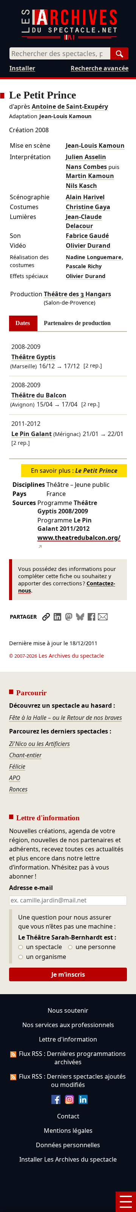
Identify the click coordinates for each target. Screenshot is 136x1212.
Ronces (18, 789)
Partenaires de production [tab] (77, 323)
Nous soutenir (68, 1010)
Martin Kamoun (90, 176)
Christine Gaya (88, 207)
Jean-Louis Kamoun (65, 116)
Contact (68, 1116)
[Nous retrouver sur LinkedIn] (83, 1102)
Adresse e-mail (31, 888)
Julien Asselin (86, 157)
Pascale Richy (84, 266)
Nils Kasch (81, 185)
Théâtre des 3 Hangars (77, 294)
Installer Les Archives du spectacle (68, 1159)
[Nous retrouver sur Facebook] (55, 1102)
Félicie (17, 766)
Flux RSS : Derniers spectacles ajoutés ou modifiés (72, 1080)
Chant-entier (25, 755)
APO (14, 778)
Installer (22, 68)
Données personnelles (68, 1145)
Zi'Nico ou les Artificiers (39, 744)
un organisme (45, 957)
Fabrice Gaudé (87, 235)
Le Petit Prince (96, 470)
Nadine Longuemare (94, 257)
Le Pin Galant (31, 434)
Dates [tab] (22, 323)
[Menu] (126, 1202)
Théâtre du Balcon (38, 395)
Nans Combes (86, 167)
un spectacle (43, 947)
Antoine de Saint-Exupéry (70, 106)
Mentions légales (68, 1130)
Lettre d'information (68, 1039)
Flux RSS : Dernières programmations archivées (72, 1057)
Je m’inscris (68, 974)
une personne (95, 947)
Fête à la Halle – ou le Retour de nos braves (65, 717)
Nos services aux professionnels (68, 1025)
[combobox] (59, 53)
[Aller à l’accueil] (69, 38)
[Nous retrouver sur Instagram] (69, 1102)
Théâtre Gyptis (33, 357)
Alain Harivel (85, 197)
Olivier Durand (88, 245)
